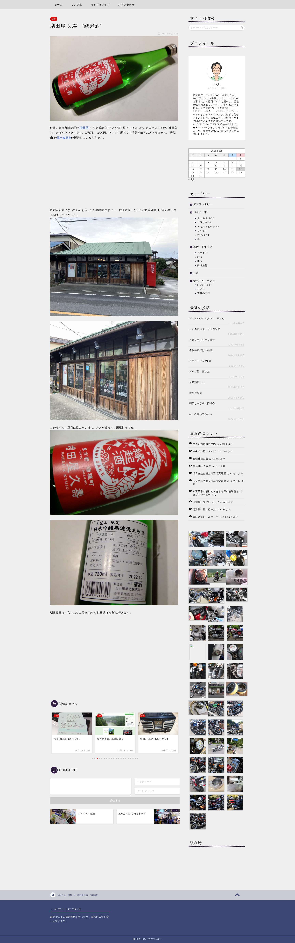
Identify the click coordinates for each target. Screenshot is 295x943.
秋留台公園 (195, 392)
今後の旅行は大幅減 (200, 350)
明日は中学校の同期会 (202, 403)
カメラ (201, 288)
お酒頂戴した (197, 382)
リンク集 (76, 4)
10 (200, 165)
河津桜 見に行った (204, 501)
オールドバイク (206, 218)
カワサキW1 (204, 222)
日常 (54, 19)
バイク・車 (200, 212)
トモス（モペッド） (208, 226)
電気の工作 (203, 293)
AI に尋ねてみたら (200, 413)
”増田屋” (84, 127)
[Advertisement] (114, 174)
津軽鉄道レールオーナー (207, 516)
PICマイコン (204, 284)
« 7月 (191, 179)
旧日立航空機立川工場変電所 (209, 473)
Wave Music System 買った (206, 318)
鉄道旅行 (202, 265)
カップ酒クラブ (100, 4)
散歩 (199, 256)
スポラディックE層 (200, 360)
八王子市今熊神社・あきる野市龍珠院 (214, 491)
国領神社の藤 (200, 458)
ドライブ (202, 252)
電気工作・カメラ (204, 280)
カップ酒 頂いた (199, 371)
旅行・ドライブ (202, 246)
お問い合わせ (126, 4)
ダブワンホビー (202, 204)
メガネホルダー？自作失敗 (204, 328)
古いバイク (203, 234)
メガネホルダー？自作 (202, 339)
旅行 (199, 261)
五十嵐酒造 (64, 137)
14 (232, 165)
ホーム (58, 4)
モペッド (202, 230)
